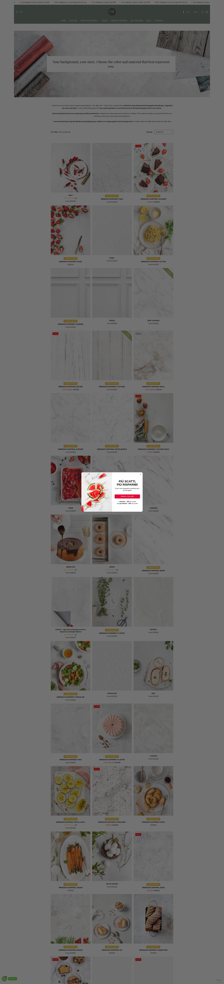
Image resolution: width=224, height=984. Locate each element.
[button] (140, 474)
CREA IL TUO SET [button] (127, 496)
